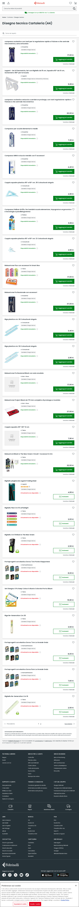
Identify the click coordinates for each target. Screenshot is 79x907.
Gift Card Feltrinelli (33, 763)
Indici (29, 773)
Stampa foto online (33, 776)
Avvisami (65, 497)
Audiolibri (5, 834)
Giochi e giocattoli (7, 842)
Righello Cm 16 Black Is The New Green (19, 535)
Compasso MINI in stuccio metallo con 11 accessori (25, 156)
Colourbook (25, 186)
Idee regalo (57, 842)
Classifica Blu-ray (59, 828)
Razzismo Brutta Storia (60, 796)
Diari (29, 845)
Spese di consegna (8, 799)
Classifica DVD (58, 825)
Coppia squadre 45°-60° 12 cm (17, 427)
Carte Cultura (32, 765)
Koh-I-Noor (25, 376)
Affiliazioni (57, 760)
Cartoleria (31, 842)
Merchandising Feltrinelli (61, 845)
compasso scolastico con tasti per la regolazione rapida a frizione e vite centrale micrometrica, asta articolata (37, 42)
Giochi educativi (7, 848)
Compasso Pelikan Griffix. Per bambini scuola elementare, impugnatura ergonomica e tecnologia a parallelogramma (38, 210)
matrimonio (48, 741)
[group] (39, 12)
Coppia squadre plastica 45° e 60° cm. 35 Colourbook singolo (29, 183)
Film (55, 820)
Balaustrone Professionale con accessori (21, 292)
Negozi (4, 757)
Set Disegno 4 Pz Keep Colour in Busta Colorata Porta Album (28, 589)
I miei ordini (5, 788)
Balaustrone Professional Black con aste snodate (24, 373)
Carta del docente (33, 768)
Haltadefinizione (27, 565)
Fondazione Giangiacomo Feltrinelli (64, 791)
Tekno (24, 269)
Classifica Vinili (32, 834)
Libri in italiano (6, 820)
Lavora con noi (6, 763)
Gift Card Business (59, 763)
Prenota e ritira (32, 760)
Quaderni (31, 856)
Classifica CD (32, 825)
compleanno (39, 741)
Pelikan (24, 215)
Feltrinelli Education (59, 793)
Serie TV (56, 831)
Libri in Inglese (6, 825)
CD (29, 820)
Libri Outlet (5, 823)
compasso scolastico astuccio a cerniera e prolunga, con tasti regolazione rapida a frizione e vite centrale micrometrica (38, 101)
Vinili (29, 828)
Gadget (56, 851)
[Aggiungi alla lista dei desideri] (73, 41)
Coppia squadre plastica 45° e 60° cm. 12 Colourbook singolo (29, 239)
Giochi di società (7, 851)
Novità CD (31, 823)
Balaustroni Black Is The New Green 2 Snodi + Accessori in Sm (29, 454)
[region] (39, 894)
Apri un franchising (59, 757)
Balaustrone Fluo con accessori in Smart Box (22, 265)
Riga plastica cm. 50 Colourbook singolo (21, 346)
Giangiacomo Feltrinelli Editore (63, 788)
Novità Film (57, 823)
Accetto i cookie (35, 904)
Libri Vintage (5, 828)
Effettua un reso (6, 791)
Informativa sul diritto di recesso (37, 788)
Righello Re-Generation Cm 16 (16, 696)
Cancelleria (31, 851)
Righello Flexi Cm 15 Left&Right (17, 508)
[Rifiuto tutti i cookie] (76, 885)
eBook (4, 831)
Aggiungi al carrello (65, 59)
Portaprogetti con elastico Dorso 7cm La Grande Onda (26, 642)
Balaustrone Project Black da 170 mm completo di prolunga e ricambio (32, 400)
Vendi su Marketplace (60, 765)
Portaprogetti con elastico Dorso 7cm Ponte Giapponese (27, 562)
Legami (24, 76)
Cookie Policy (65, 900)
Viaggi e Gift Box (58, 848)
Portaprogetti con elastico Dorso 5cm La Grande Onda (26, 669)
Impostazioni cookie (20, 904)
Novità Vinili (31, 831)
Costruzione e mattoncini (9, 845)
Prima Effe (57, 771)
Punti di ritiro (31, 771)
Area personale (6, 785)
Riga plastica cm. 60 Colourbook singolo (21, 319)
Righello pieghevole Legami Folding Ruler (21, 481)
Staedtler (25, 47)
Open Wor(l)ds (32, 853)
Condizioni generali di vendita (37, 785)
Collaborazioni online (60, 768)
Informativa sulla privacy (35, 791)
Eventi (4, 760)
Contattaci (5, 796)
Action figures (6, 856)
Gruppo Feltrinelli (58, 785)
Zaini (29, 848)
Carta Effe (31, 757)
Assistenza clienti (7, 793)
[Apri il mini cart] (75, 3)
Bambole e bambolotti (9, 853)
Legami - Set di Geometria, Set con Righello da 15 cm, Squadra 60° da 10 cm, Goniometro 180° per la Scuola (35, 72)
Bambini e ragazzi (59, 834)
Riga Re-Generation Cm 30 (15, 615)
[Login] (8, 3)
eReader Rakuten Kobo (60, 853)
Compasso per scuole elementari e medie (21, 129)
